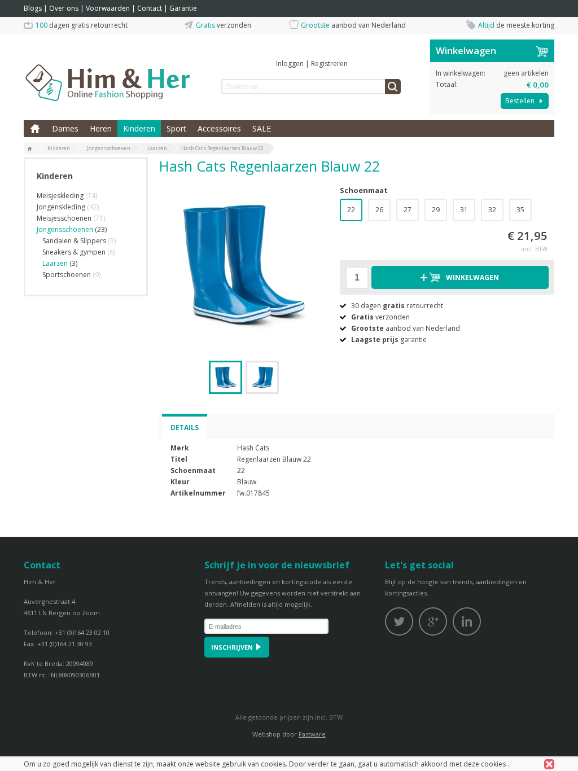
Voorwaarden (108, 8)
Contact (149, 8)
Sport (176, 128)
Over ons (63, 8)
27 (407, 209)
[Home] (30, 149)
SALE (261, 128)
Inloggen (290, 63)
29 (436, 209)
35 (520, 209)
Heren (101, 128)
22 (351, 209)
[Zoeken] (393, 86)
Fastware (312, 734)
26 (379, 209)
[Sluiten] (549, 764)
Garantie (183, 8)
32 (492, 209)
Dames (65, 128)
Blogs (33, 8)
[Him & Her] (108, 71)
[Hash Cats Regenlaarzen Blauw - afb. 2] (262, 377)
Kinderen (139, 128)
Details (184, 427)
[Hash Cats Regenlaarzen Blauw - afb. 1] (244, 264)
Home (35, 128)
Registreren (329, 63)
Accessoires (219, 128)
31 (464, 209)
